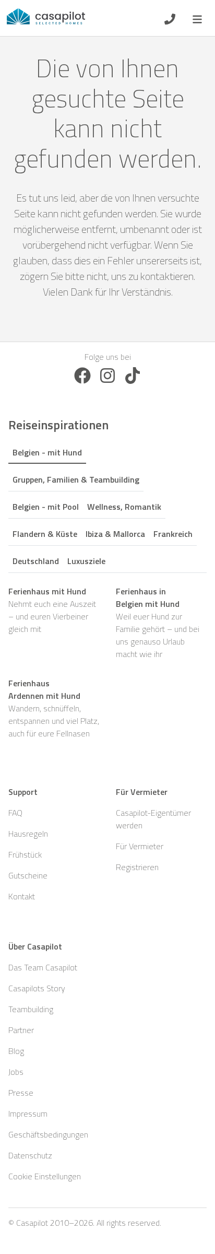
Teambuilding (30, 1009)
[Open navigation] (197, 18)
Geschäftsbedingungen (48, 1134)
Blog (16, 1051)
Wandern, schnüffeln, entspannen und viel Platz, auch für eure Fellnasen (53, 708)
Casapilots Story (36, 988)
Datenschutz (30, 1155)
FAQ (15, 812)
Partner (21, 1030)
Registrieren (137, 867)
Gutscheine (27, 875)
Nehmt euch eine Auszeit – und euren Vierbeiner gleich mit (52, 610)
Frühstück (25, 854)
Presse (20, 1092)
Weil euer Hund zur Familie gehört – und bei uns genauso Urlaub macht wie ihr (157, 622)
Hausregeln (28, 833)
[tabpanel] (107, 662)
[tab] (47, 451)
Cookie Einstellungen (44, 1176)
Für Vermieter (139, 846)
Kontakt (21, 896)
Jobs (15, 1071)
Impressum (27, 1113)
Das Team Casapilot (42, 967)
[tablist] (107, 505)
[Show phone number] (170, 18)
